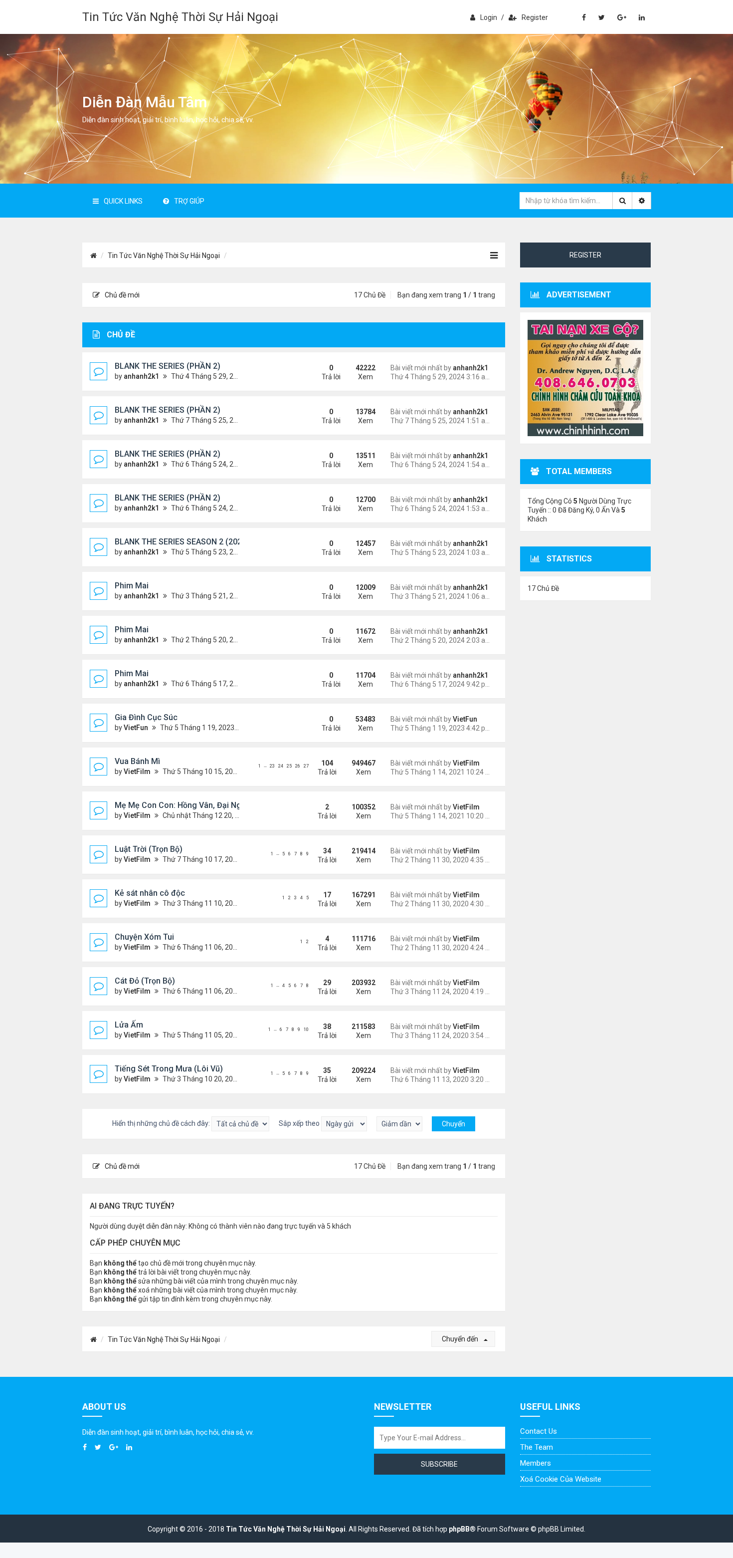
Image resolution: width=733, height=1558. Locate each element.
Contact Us (538, 1431)
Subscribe (439, 1464)
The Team (536, 1447)
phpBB (459, 1529)
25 (289, 766)
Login (488, 17)
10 (306, 1029)
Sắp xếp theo (300, 1123)
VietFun (136, 728)
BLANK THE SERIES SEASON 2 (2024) (182, 541)
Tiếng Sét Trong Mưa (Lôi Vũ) (169, 1068)
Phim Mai (132, 585)
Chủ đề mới (122, 295)
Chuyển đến (461, 1339)
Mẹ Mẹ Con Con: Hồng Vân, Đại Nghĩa (183, 805)
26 (297, 766)
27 (306, 766)
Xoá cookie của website (560, 1479)
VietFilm (137, 772)
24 (280, 766)
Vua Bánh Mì (137, 761)
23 (272, 766)
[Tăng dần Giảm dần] (399, 1123)
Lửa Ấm (129, 1025)
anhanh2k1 (141, 376)
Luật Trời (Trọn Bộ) (149, 849)
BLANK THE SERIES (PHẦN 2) (167, 366)
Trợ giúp (189, 201)
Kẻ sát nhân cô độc (150, 893)
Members (535, 1463)
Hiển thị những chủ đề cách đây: (161, 1123)
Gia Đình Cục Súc (146, 717)
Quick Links (123, 201)
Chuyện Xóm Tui (144, 937)
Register (535, 17)
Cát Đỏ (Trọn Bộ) (145, 981)
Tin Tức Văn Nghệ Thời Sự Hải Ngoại (180, 17)
